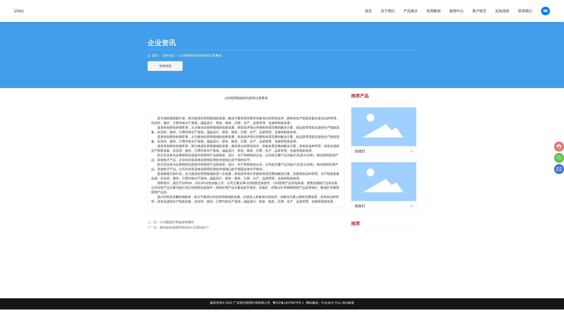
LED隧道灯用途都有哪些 (177, 222)
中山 (338, 302)
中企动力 (327, 302)
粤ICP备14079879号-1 (288, 302)
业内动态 (168, 55)
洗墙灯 (360, 151)
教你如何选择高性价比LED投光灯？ (184, 227)
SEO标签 (348, 302)
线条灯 (360, 206)
